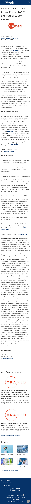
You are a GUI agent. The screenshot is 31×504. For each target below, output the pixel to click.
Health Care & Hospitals (22, 467)
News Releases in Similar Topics (9, 470)
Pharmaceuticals (21, 454)
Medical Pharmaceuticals (7, 454)
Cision (18, 501)
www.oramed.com (15, 50)
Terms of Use (10, 495)
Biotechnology (4, 467)
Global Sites (7, 485)
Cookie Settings (15, 499)
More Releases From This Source (9, 435)
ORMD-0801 (10, 131)
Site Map (23, 497)
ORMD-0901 (14, 145)
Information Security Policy (12, 497)
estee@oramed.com (7, 358)
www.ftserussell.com (22, 234)
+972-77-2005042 (5, 480)
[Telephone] (29, 2)
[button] (15, 25)
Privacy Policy (19, 495)
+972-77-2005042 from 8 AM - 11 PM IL (15, 489)
